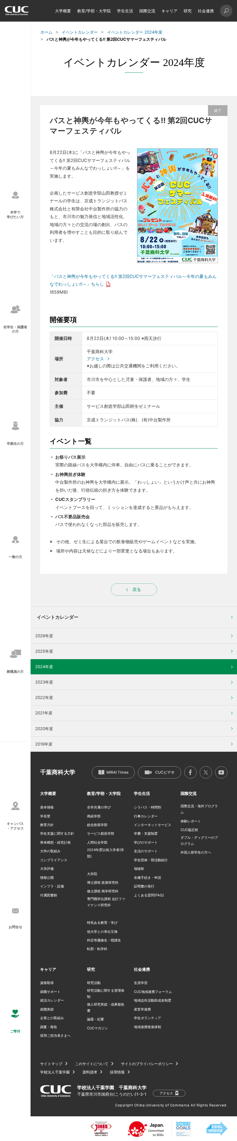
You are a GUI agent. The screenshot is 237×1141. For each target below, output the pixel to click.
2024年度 (44, 666)
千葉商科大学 (57, 772)
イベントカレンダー (80, 32)
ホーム (46, 32)
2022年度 (44, 697)
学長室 (45, 816)
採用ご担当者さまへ (55, 1035)
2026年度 (44, 635)
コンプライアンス (53, 860)
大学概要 (63, 10)
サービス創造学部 (100, 833)
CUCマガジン (97, 1028)
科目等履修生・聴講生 (104, 940)
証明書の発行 (144, 886)
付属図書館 (48, 895)
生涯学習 (141, 983)
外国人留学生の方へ (196, 852)
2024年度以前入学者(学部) (105, 853)
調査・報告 (48, 1027)
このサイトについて (91, 1064)
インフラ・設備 (52, 886)
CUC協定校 (189, 830)
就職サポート (50, 992)
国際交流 (147, 10)
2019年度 (43, 744)
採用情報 (117, 1072)
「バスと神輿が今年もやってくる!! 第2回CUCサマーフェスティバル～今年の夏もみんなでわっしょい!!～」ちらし (133, 280)
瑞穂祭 (139, 868)
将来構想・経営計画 (55, 842)
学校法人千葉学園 (55, 1072)
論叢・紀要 (95, 1019)
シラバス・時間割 (147, 807)
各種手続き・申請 (147, 877)
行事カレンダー (146, 816)
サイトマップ (51, 1064)
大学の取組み (50, 851)
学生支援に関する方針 (57, 833)
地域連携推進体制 (147, 1027)
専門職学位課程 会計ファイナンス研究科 (106, 902)
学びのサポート (146, 842)
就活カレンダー (52, 1000)
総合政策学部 (97, 825)
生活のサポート (146, 851)
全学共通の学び (99, 807)
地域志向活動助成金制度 (152, 1000)
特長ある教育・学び (102, 922)
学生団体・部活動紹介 (151, 860)
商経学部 (94, 816)
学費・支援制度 (146, 833)
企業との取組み (52, 1018)
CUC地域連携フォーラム (153, 992)
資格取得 (47, 983)
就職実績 (47, 1009)
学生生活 (125, 10)
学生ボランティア (147, 1018)
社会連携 (206, 10)
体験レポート (191, 821)
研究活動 (94, 983)
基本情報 (47, 807)
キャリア (169, 10)
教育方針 (47, 825)
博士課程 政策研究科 (102, 882)
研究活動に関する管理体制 (105, 993)
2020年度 (44, 728)
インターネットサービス (152, 825)
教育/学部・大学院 (94, 10)
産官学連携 (142, 1009)
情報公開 (47, 877)
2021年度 (43, 712)
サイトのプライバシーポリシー (147, 1064)
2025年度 (44, 651)
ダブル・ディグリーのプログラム (199, 840)
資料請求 (89, 1072)
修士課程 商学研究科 (102, 891)
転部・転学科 (97, 949)
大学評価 (47, 868)
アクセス (95, 358)
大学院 (92, 874)
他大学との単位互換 (102, 931)
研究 (188, 10)
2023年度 (44, 682)
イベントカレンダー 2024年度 (134, 32)
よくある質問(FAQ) (149, 895)
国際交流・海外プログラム (199, 809)
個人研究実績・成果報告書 (105, 1007)
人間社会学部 (97, 842)
